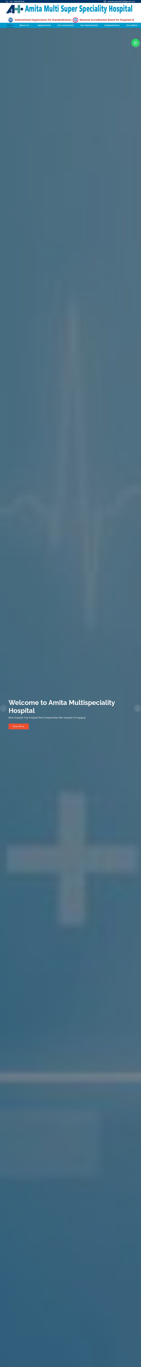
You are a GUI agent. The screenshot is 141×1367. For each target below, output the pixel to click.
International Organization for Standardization (42, 19)
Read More (18, 732)
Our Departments (89, 25)
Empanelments (112, 25)
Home (10, 25)
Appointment (44, 25)
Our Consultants (65, 25)
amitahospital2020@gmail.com (121, 1)
